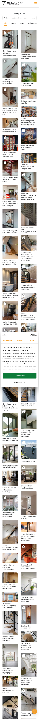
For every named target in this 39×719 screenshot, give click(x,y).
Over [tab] (32, 340)
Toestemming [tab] (7, 340)
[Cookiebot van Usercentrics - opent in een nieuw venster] (28, 334)
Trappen (13, 23)
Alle (5, 23)
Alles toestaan (19, 376)
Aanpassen (18, 382)
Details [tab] (19, 340)
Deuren (22, 23)
